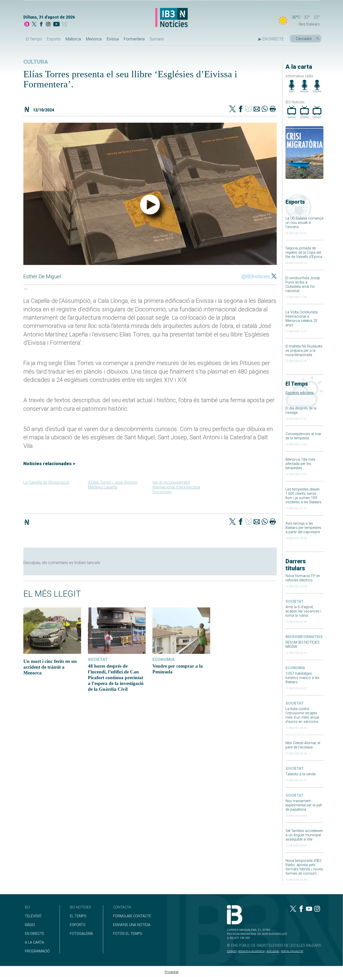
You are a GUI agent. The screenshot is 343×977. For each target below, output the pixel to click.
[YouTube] (56, 25)
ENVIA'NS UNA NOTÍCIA (131, 925)
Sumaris (157, 39)
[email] (256, 109)
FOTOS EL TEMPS (127, 934)
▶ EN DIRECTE (271, 39)
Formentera (134, 39)
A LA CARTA (34, 942)
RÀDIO (30, 925)
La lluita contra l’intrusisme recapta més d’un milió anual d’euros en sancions (302, 715)
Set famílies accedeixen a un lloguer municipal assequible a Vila (304, 835)
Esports (54, 39)
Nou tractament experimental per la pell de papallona (303, 805)
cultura (35, 61)
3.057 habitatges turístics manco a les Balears (302, 677)
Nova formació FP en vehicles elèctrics (302, 578)
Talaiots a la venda (300, 774)
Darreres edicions (299, 393)
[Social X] (34, 25)
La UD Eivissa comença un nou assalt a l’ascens (304, 222)
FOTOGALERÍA (81, 934)
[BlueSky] (65, 25)
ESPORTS (77, 925)
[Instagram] (48, 25)
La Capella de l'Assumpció (46, 482)
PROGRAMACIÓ (37, 951)
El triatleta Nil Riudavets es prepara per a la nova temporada (303, 350)
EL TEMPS (78, 916)
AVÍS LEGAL (272, 951)
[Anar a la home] (26, 25)
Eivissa (113, 39)
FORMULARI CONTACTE (132, 916)
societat (294, 601)
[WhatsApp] (264, 109)
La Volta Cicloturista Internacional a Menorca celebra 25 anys (301, 318)
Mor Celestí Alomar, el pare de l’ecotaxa (302, 745)
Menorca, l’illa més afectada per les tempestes (300, 463)
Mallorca (73, 39)
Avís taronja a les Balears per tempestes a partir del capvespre (303, 527)
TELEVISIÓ (33, 916)
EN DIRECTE (34, 934)
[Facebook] (41, 25)
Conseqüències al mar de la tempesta (303, 436)
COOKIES (232, 951)
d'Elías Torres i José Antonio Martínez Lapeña (113, 485)
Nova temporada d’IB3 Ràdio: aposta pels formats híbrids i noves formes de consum (304, 867)
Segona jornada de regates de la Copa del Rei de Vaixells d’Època (303, 252)
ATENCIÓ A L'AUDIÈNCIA (251, 951)
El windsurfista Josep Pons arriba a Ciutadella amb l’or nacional (302, 284)
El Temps (34, 39)
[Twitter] (232, 109)
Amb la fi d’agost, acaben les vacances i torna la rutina (303, 611)
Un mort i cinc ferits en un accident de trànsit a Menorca (50, 667)
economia (295, 668)
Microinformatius (304, 637)
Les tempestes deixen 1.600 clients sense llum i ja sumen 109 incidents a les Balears (303, 495)
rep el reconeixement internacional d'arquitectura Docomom (176, 487)
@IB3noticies (256, 276)
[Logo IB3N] (171, 18)
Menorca (94, 39)
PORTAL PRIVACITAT (292, 951)
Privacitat (172, 972)
